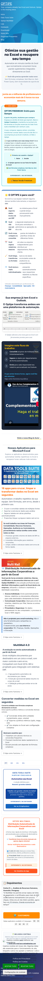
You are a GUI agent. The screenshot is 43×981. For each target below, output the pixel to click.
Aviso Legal (29, 976)
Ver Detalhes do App (21, 871)
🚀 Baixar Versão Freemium (21, 180)
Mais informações (16, 976)
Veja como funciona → (13, 553)
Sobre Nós (5, 33)
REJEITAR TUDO (27, 966)
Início (3, 14)
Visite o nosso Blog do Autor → (29, 438)
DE (12, 763)
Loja (2, 24)
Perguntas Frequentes (9, 36)
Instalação (4, 27)
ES (17, 763)
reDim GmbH (28, 978)
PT (6, 763)
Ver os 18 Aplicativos (21, 806)
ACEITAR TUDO (10, 966)
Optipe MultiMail (7, 21)
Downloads (5, 30)
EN (23, 763)
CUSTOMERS (21, 915)
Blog (2, 40)
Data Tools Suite (7, 18)
